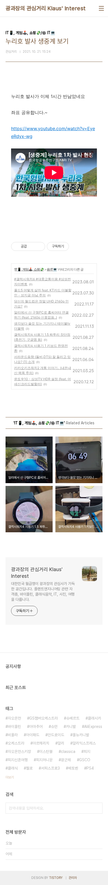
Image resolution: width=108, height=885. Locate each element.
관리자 (73, 878)
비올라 (13, 735)
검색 (97, 808)
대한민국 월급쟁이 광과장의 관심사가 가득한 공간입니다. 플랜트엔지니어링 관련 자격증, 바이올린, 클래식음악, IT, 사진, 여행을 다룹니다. (43, 591)
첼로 (29, 768)
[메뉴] (101, 8)
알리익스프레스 (84, 743)
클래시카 (94, 718)
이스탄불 (46, 751)
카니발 (71, 726)
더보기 (10, 777)
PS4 (90, 768)
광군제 (66, 760)
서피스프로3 (50, 768)
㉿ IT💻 (52, 269)
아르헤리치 (41, 743)
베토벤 (73, 768)
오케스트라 (16, 743)
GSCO (84, 760)
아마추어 (36, 726)
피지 (87, 751)
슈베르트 (72, 718)
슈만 (54, 726)
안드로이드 (56, 735)
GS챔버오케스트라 (43, 718)
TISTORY (56, 878)
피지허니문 (44, 760)
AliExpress (93, 726)
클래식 (13, 768)
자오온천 (14, 718)
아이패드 (32, 735)
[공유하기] (32, 246)
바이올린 (14, 726)
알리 (61, 743)
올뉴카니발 (81, 735)
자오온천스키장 (19, 751)
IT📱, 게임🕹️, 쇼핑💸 (29, 269)
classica (68, 751)
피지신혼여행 (18, 760)
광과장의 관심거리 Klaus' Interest (46, 8)
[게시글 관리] (38, 246)
